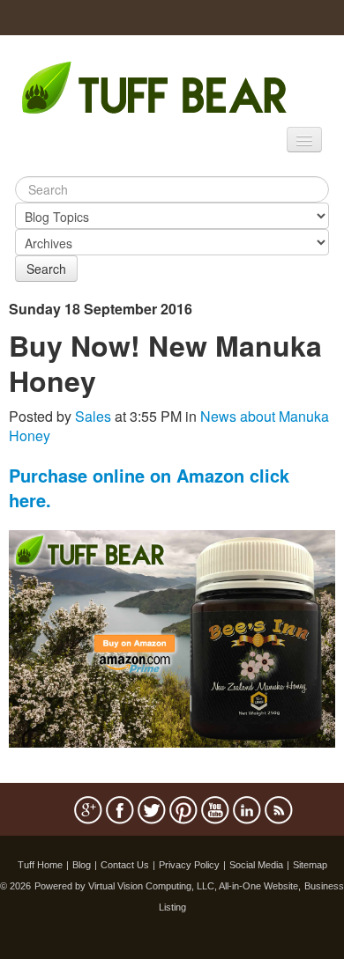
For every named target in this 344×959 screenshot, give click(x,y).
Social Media (256, 864)
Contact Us (125, 864)
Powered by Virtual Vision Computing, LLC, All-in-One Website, (167, 886)
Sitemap (310, 864)
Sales (93, 416)
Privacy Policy (189, 864)
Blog (81, 864)
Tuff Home (40, 864)
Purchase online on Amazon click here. (149, 487)
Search (46, 268)
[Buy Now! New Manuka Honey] (172, 637)
